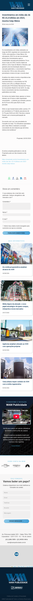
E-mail (5, 219)
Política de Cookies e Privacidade (16, 596)
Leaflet (14, 566)
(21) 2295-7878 (10, 539)
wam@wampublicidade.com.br (16, 542)
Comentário (7, 201)
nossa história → (16, 446)
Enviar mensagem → (16, 521)
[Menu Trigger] (28, 4)
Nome (5, 212)
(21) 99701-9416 (22, 539)
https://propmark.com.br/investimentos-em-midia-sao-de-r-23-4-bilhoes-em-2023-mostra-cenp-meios (15, 161)
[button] (16, 554)
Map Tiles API (21, 566)
